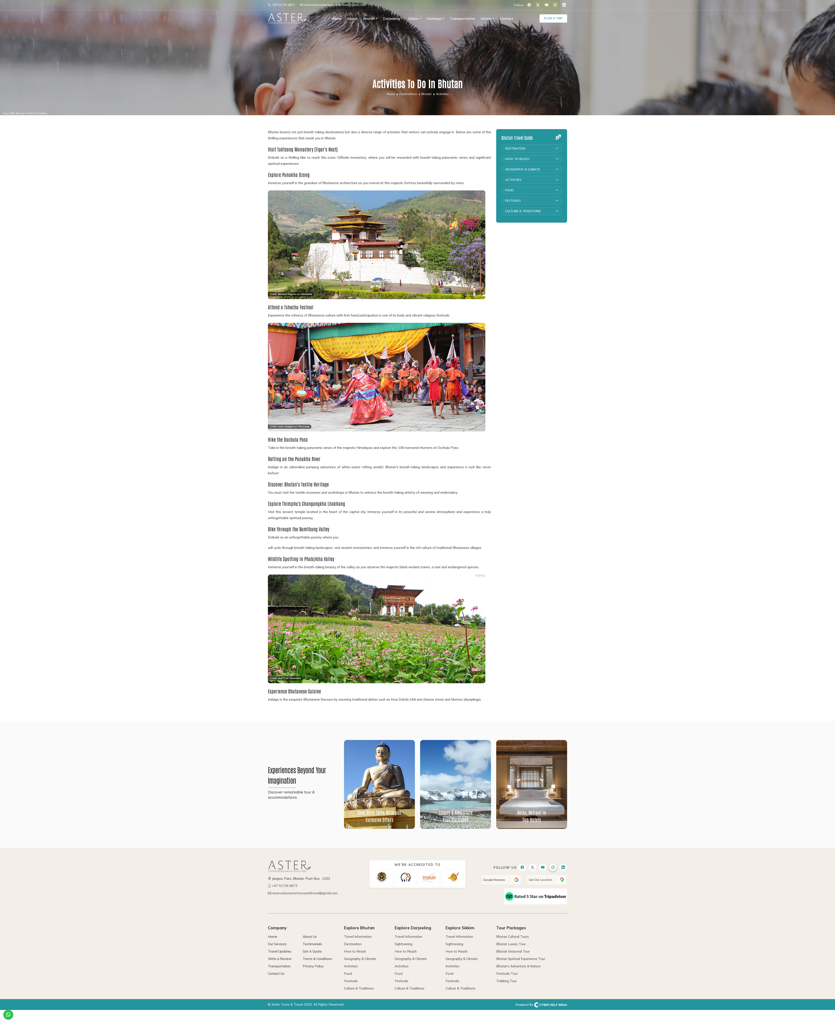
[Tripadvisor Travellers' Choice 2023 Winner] (535, 896)
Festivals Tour (507, 973)
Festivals (513, 201)
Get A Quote (312, 951)
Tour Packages (511, 927)
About (352, 18)
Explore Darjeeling (413, 927)
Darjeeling (391, 18)
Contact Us (276, 973)
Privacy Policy (313, 966)
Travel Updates (279, 951)
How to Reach (517, 159)
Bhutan (369, 18)
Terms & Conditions (317, 959)
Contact (506, 18)
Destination (515, 148)
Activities (513, 180)
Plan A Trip (553, 18)
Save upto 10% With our (379, 816)
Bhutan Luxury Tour (511, 944)
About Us (310, 937)
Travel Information (358, 937)
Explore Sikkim (460, 927)
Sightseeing (403, 944)
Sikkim (413, 18)
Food (509, 190)
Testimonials (312, 944)
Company (277, 927)
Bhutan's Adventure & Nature (518, 966)
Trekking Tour (506, 981)
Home (336, 18)
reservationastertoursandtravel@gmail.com (335, 5)
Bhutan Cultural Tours (512, 937)
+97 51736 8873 (283, 5)
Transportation (462, 18)
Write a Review (280, 959)
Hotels (486, 18)
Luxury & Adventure (456, 816)
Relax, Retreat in (531, 816)
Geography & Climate (522, 169)
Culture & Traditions (523, 211)
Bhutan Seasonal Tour (513, 951)
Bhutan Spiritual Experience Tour (520, 959)
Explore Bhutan (359, 927)
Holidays (434, 18)
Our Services (277, 944)
